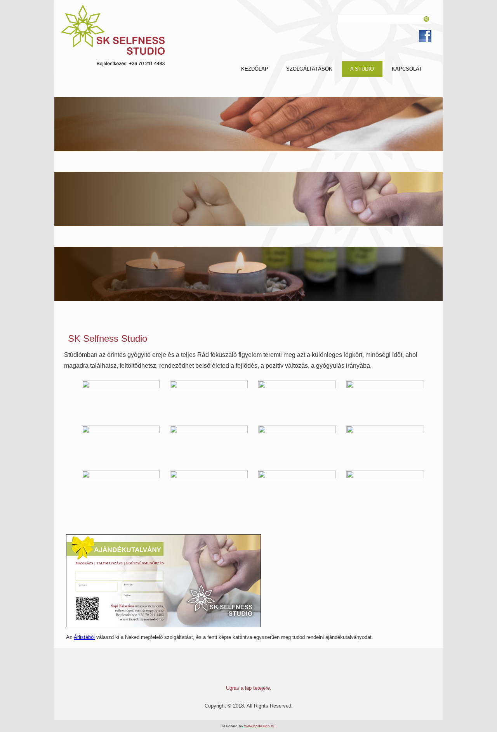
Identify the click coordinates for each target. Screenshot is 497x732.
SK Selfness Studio (107, 338)
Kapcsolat (407, 69)
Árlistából (84, 637)
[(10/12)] (208, 490)
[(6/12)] (208, 445)
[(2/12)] (208, 400)
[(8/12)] (385, 445)
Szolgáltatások (309, 69)
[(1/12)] (120, 400)
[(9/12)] (120, 490)
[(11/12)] (297, 490)
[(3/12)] (297, 400)
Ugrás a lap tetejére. (248, 688)
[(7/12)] (297, 445)
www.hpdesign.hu (260, 726)
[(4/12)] (385, 400)
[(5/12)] (120, 445)
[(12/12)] (385, 490)
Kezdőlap (254, 69)
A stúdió (362, 69)
